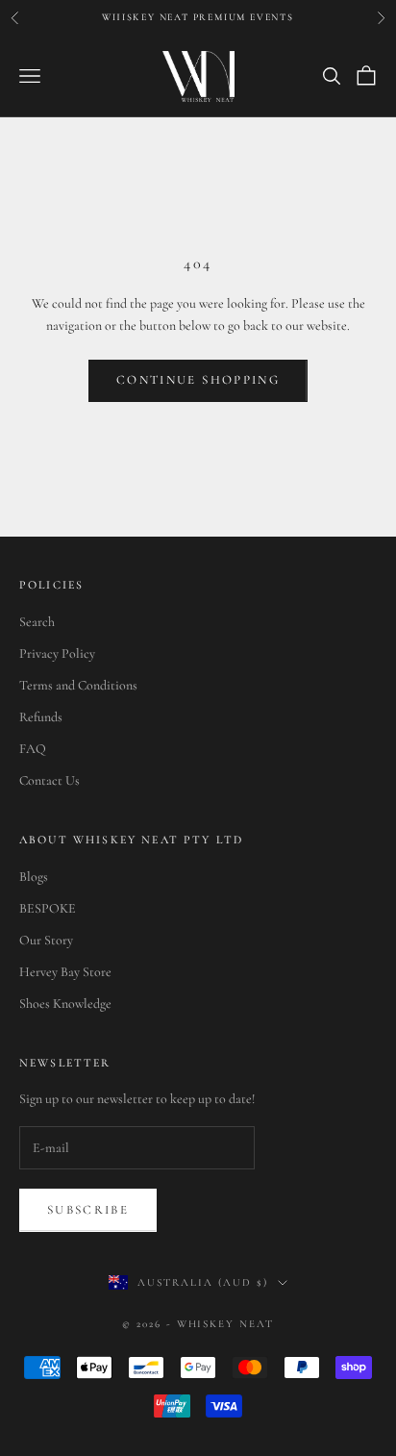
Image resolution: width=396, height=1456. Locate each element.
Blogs (33, 876)
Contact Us (49, 780)
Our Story (46, 940)
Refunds (40, 717)
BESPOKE (47, 908)
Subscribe (88, 1210)
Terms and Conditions (78, 685)
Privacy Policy (57, 653)
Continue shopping (198, 380)
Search (37, 622)
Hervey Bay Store (65, 972)
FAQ (32, 749)
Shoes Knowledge (65, 1003)
